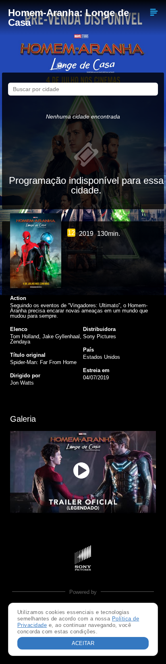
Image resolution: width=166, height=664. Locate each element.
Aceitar (83, 643)
